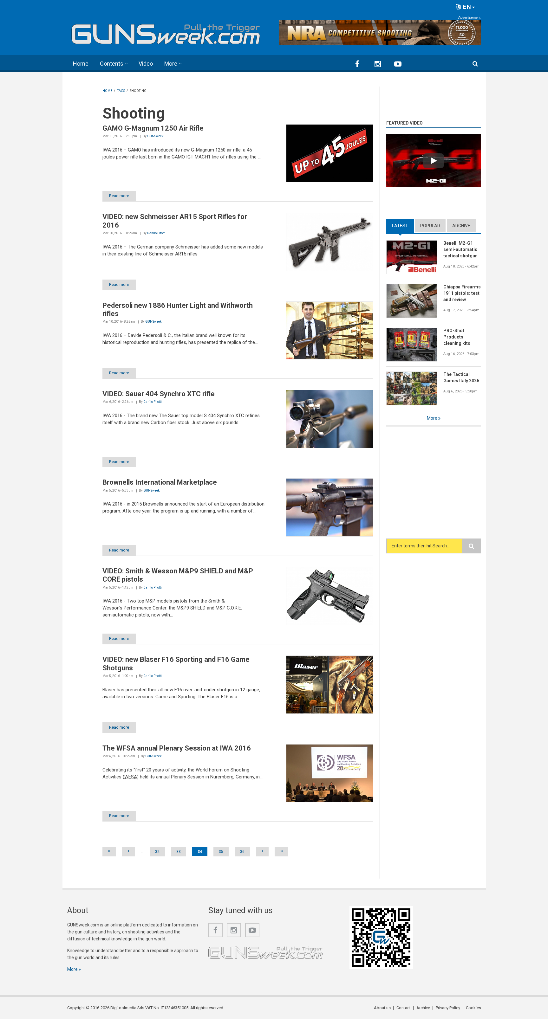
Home (80, 63)
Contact (403, 1008)
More (170, 63)
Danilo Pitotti (156, 233)
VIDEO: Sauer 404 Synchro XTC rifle (158, 394)
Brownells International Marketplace (159, 482)
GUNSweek (155, 136)
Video (146, 63)
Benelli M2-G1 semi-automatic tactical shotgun (460, 249)
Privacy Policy (448, 1008)
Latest (403, 225)
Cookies (473, 1008)
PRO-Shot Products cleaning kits (456, 337)
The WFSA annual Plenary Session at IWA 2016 (176, 748)
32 (157, 851)
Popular (430, 225)
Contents (111, 63)
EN (466, 6)
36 (242, 851)
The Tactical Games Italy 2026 (461, 377)
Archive (461, 225)
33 (178, 851)
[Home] (166, 32)
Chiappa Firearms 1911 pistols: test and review (462, 293)
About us (382, 1008)
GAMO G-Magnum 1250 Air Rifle (153, 128)
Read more (119, 195)
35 (221, 851)
